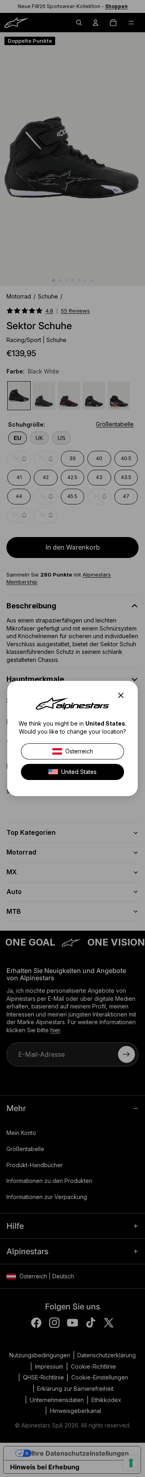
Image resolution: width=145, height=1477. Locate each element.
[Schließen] (123, 695)
